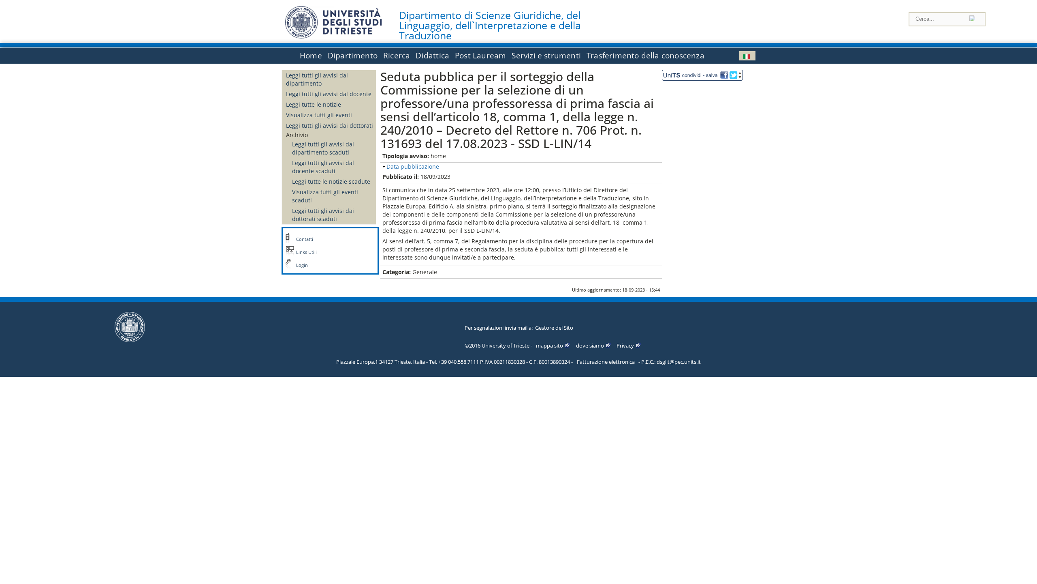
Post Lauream (480, 55)
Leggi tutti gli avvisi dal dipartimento (317, 79)
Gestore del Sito (554, 327)
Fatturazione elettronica (606, 361)
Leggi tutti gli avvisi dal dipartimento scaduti (323, 148)
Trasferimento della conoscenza (645, 55)
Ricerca (396, 55)
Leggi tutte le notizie (313, 104)
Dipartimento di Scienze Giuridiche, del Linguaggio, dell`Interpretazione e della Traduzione (490, 25)
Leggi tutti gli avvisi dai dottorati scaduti (323, 215)
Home (311, 55)
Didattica (432, 55)
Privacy (625, 345)
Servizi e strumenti (546, 55)
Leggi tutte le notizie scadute (331, 181)
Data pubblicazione (412, 166)
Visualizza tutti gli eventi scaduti (325, 196)
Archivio (297, 135)
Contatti (304, 239)
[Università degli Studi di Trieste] (333, 36)
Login (302, 265)
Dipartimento (353, 55)
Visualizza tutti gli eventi (319, 115)
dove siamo (590, 345)
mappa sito (549, 345)
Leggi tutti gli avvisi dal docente (328, 94)
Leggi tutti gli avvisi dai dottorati (329, 125)
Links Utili (306, 252)
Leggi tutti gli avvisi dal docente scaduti (323, 167)
